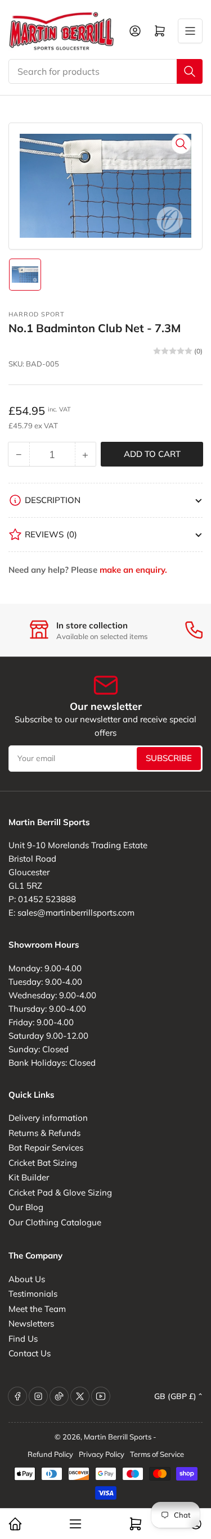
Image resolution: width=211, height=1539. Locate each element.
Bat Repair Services (45, 1147)
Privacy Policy (101, 1454)
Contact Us (29, 1353)
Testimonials (32, 1293)
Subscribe (169, 758)
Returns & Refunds (44, 1133)
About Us (26, 1279)
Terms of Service (157, 1454)
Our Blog (25, 1207)
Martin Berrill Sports (117, 1436)
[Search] (189, 71)
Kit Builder (28, 1177)
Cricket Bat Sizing (42, 1162)
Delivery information (48, 1117)
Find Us (23, 1338)
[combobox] (105, 71)
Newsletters (31, 1323)
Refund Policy (50, 1454)
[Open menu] (190, 31)
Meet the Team (37, 1308)
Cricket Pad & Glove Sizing (60, 1192)
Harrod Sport (36, 314)
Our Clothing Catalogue (54, 1222)
